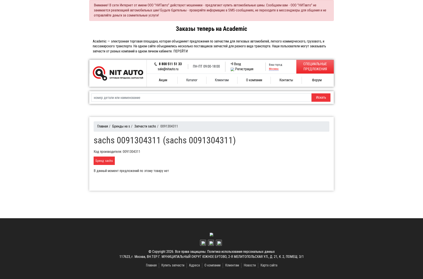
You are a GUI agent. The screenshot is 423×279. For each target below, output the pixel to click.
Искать (321, 97)
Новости (250, 265)
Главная (102, 126)
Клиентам (232, 265)
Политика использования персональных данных (241, 251)
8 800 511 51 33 (170, 64)
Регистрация (244, 69)
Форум (317, 80)
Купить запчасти (172, 265)
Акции (163, 80)
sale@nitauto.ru (168, 69)
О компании (254, 80)
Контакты (286, 80)
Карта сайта (268, 265)
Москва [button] (273, 68)
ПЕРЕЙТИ (180, 51)
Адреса (194, 265)
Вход (237, 64)
